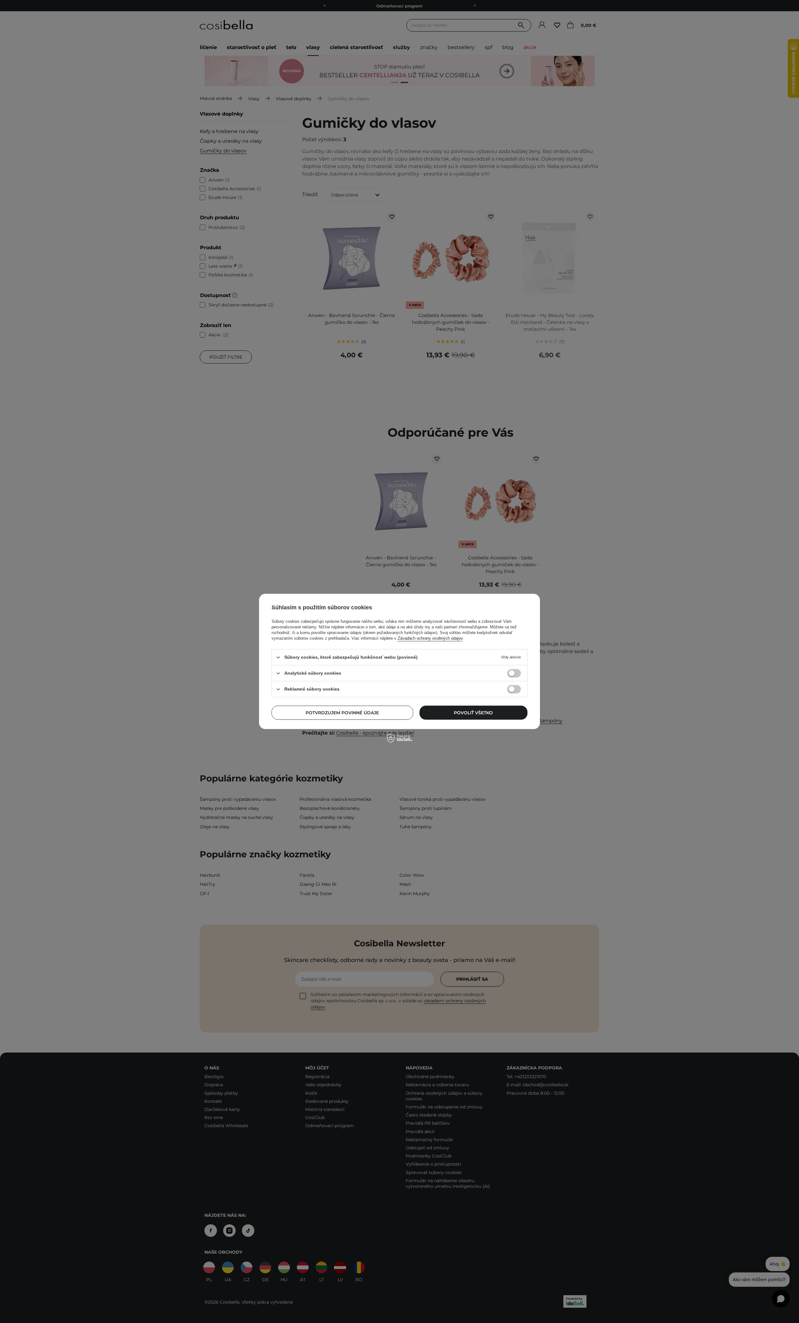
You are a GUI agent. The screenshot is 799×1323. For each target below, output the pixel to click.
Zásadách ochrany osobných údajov (430, 638)
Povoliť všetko (473, 713)
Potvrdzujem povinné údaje (342, 713)
